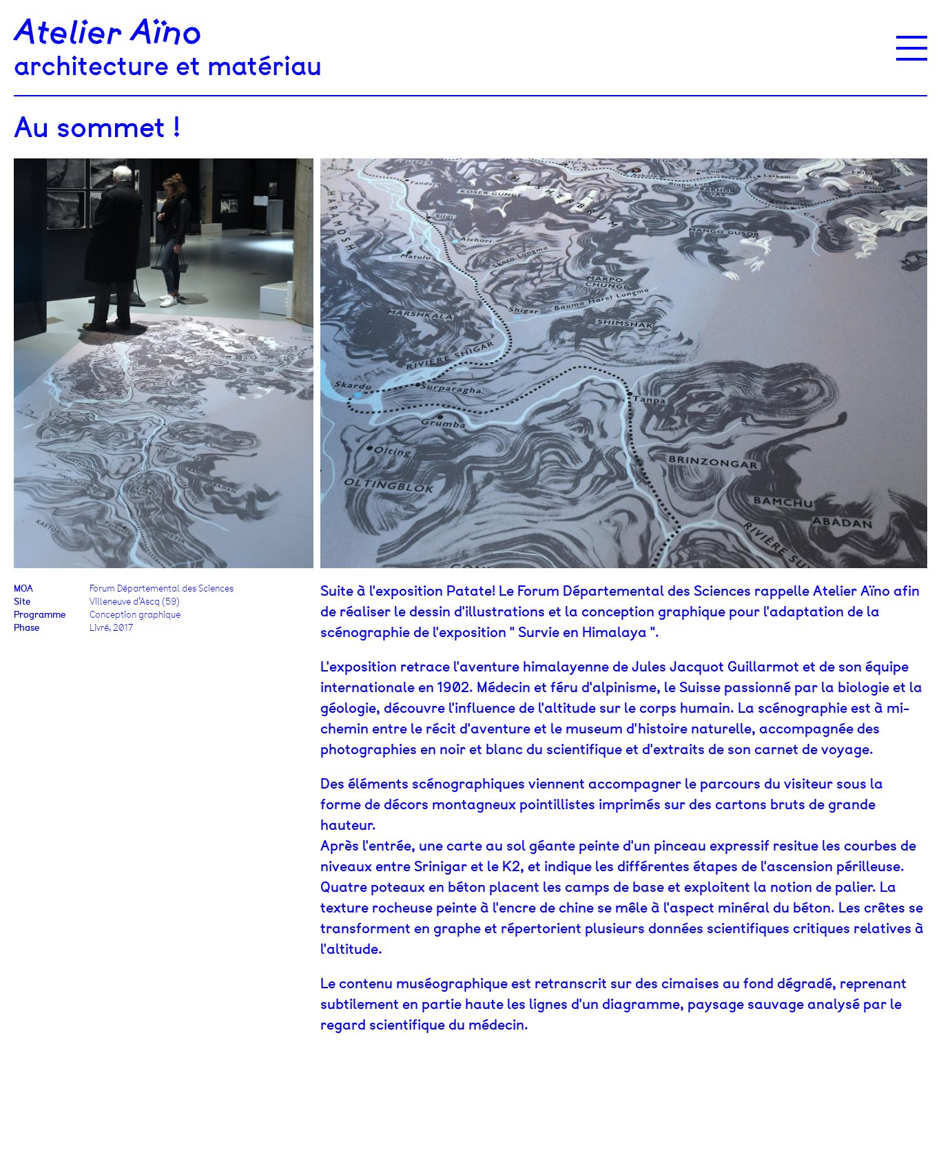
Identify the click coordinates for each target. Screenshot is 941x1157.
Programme (39, 614)
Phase (26, 627)
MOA (23, 588)
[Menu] (911, 48)
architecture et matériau (168, 66)
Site (22, 601)
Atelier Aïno (108, 33)
